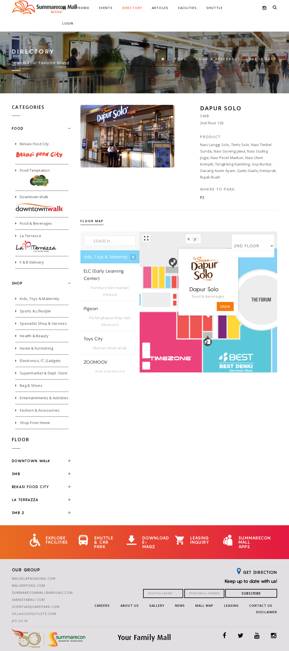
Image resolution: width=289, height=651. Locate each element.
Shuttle (214, 8)
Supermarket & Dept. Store (43, 373)
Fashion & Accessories (39, 410)
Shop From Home (34, 422)
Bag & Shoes (30, 385)
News (180, 605)
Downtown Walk (34, 196)
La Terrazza (30, 235)
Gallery (157, 605)
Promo (82, 8)
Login (67, 23)
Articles (160, 8)
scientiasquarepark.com (36, 606)
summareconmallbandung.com (42, 592)
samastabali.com (28, 599)
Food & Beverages (35, 223)
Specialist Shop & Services (43, 323)
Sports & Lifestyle (35, 311)
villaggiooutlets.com (34, 614)
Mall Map (204, 605)
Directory (132, 8)
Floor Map (92, 221)
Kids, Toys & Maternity (39, 298)
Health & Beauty (34, 335)
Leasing (231, 605)
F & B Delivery (31, 262)
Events (106, 8)
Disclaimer (266, 612)
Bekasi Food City (34, 143)
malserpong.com (28, 585)
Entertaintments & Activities (44, 397)
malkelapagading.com (34, 578)
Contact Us (260, 605)
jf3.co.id (20, 621)
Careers (102, 605)
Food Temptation (34, 170)
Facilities (187, 8)
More (225, 306)
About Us (130, 605)
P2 (202, 197)
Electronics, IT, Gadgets (40, 360)
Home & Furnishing (36, 348)
